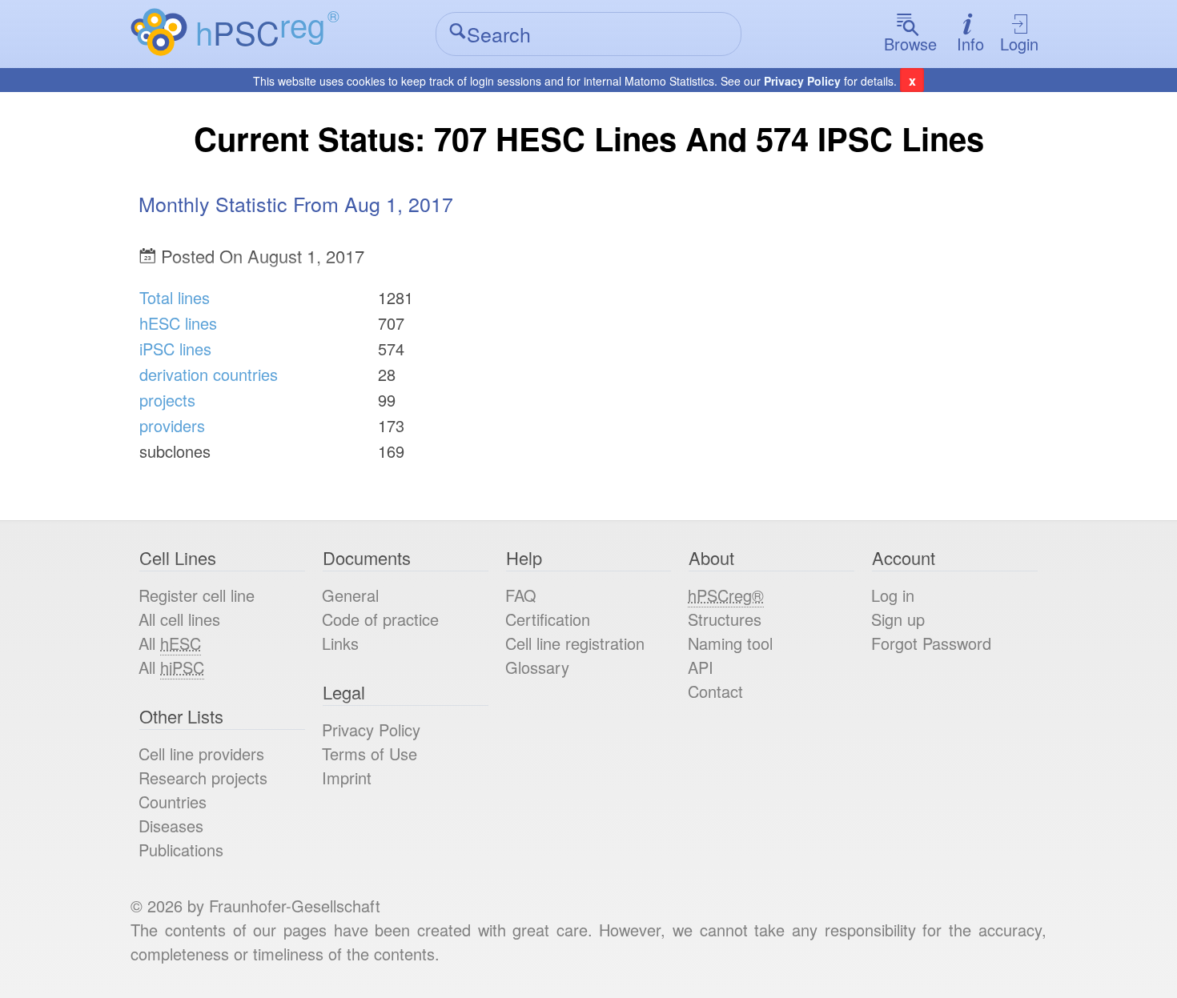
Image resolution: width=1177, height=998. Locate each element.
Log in (892, 595)
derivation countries (208, 374)
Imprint (347, 777)
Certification (547, 619)
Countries (173, 801)
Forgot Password (931, 643)
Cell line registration (575, 643)
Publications (181, 849)
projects (167, 399)
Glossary (537, 667)
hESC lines (178, 323)
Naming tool (730, 643)
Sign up (898, 619)
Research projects (203, 777)
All (170, 643)
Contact (715, 691)
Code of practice (380, 619)
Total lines (174, 297)
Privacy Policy (802, 81)
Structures (724, 619)
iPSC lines (175, 348)
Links (340, 643)
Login (1019, 43)
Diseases (171, 825)
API (700, 667)
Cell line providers (201, 753)
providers (172, 425)
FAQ (520, 595)
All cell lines (179, 619)
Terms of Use (369, 753)
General (350, 595)
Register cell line (197, 595)
